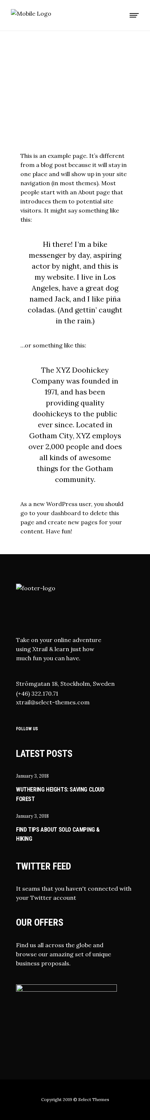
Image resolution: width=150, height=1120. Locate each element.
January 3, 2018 (32, 776)
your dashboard (59, 513)
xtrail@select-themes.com (53, 702)
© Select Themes (91, 1099)
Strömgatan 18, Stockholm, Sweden (65, 683)
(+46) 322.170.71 (37, 693)
